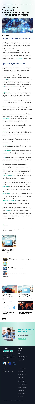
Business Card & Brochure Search (22, 372)
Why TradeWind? (20, 350)
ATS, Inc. (4, 157)
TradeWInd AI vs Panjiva (21, 359)
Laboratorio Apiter (6, 113)
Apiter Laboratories (6, 118)
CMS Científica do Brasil (7, 150)
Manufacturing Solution (21, 390)
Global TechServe (6, 186)
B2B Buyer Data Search (21, 380)
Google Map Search (21, 377)
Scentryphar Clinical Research (8, 86)
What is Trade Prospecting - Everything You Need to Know (9, 296)
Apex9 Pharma (5, 106)
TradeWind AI (19, 58)
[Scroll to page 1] (7, 252)
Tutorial (19, 353)
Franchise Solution (20, 396)
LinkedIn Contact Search (21, 378)
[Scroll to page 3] (9, 252)
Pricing (19, 351)
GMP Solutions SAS (6, 193)
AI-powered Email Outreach (22, 381)
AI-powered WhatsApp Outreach (22, 383)
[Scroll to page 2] (8, 252)
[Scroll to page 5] (10, 252)
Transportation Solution (21, 393)
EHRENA (4, 170)
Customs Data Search (21, 375)
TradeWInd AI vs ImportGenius (22, 356)
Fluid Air (4, 67)
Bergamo (4, 131)
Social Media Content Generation (22, 387)
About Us (19, 354)
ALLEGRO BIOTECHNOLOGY (8, 99)
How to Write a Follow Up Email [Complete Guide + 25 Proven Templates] (8, 250)
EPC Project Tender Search (22, 374)
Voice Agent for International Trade (23, 384)
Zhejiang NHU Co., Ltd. (7, 79)
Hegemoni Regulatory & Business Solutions (10, 200)
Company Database (7, 4)
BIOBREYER (5, 138)
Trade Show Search (20, 371)
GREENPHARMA (6, 74)
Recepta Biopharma (6, 92)
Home (2, 4)
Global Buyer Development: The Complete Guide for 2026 (25, 313)
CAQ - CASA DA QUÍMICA (7, 145)
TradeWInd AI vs (20, 357)
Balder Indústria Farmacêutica (8, 124)
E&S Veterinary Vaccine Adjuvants (9, 175)
